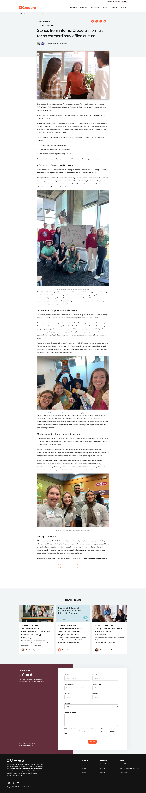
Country (67, 703)
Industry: (95, 693)
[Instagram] (13, 783)
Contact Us (103, 772)
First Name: (68, 675)
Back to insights (44, 21)
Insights (105, 7)
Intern (42, 566)
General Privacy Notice (126, 764)
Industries (83, 7)
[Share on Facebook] (100, 21)
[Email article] (105, 21)
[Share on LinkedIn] (92, 21)
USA (125, 1)
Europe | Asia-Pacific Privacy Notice (129, 768)
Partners (84, 768)
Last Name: (95, 675)
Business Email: (69, 684)
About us (123, 7)
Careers (114, 7)
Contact (109, 1)
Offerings (73, 7)
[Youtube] (18, 783)
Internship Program (69, 566)
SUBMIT (92, 742)
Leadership (103, 764)
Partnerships (95, 7)
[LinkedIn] (9, 783)
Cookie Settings (124, 772)
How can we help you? (70, 712)
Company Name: (97, 684)
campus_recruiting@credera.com (93, 558)
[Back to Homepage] (27, 7)
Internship (53, 566)
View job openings (25, 745)
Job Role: (67, 693)
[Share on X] (96, 21)
